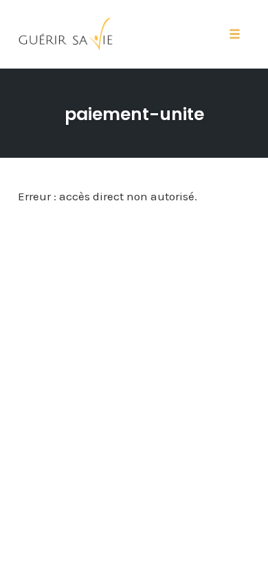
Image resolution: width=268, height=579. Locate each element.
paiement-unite (134, 114)
